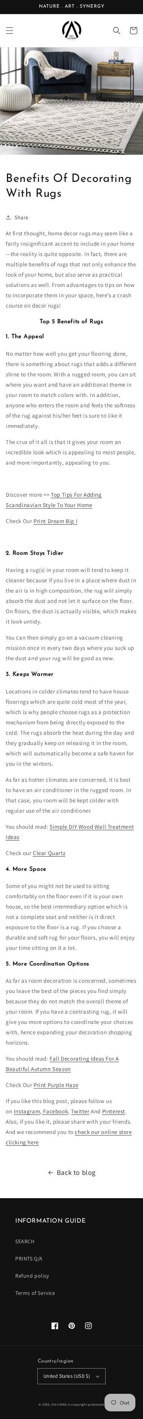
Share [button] (21, 217)
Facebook (55, 1111)
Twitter (80, 1111)
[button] (9, 30)
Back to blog (76, 1172)
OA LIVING (59, 1404)
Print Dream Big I (55, 521)
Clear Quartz (49, 853)
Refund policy (32, 1275)
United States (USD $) (66, 1376)
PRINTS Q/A (29, 1258)
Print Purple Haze (56, 1085)
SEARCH (25, 1241)
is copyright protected (86, 1404)
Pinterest (113, 1111)
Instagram (27, 1111)
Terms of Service (35, 1292)
